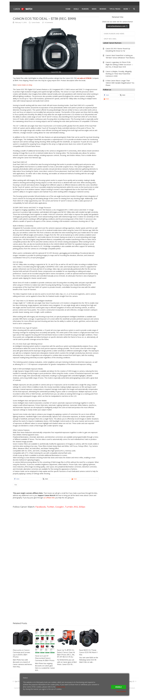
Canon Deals (36, 22)
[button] (134, 9)
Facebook (40, 506)
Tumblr (69, 506)
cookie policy (60, 687)
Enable (118, 687)
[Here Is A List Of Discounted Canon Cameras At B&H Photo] (45, 640)
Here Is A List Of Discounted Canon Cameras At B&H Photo (44, 658)
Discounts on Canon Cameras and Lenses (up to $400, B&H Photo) (21, 653)
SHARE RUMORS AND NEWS (114, 34)
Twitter (50, 506)
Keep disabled (121, 691)
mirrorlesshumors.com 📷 (118, 26)
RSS (76, 506)
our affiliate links (49, 498)
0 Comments (49, 22)
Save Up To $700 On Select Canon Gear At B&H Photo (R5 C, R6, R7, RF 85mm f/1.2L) (66, 653)
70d (15, 485)
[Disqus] (56, 537)
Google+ (59, 506)
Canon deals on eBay (24, 85)
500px (82, 506)
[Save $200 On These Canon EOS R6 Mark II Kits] (89, 637)
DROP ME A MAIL (110, 39)
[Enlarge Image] (49, 50)
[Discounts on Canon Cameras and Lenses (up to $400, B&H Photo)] (23, 637)
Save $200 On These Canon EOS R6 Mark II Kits (88, 652)
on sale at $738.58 (84, 78)
